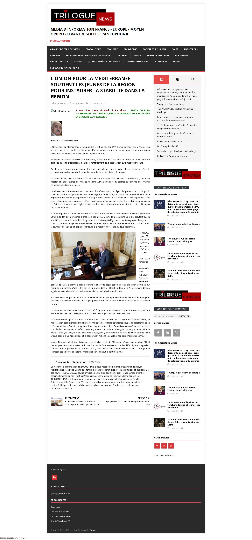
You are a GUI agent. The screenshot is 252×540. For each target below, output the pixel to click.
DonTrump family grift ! (168, 146)
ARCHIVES (122, 55)
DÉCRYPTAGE (160, 61)
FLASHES (177, 61)
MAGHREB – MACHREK (158, 55)
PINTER (137, 55)
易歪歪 (3, 538)
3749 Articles (95, 362)
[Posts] (161, 79)
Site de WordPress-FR (60, 521)
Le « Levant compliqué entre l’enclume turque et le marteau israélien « (183, 256)
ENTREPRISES (191, 49)
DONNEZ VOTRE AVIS (137, 61)
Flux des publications (60, 511)
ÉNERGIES (55, 55)
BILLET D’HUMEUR (59, 61)
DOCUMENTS (181, 55)
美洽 (24, 538)
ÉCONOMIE (112, 49)
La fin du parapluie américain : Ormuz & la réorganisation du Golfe (183, 273)
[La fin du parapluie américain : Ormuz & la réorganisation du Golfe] (159, 276)
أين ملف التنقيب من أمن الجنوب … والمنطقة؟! (177, 151)
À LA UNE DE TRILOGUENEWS (65, 49)
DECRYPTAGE (130, 49)
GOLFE (175, 49)
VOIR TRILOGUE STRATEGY (171, 187)
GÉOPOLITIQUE (93, 49)
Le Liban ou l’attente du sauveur (172, 156)
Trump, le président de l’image (171, 104)
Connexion (56, 507)
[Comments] (193, 79)
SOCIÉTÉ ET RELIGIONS (154, 49)
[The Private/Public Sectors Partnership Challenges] (159, 244)
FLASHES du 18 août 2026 (169, 141)
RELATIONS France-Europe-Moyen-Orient (89, 55)
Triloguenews (78, 103)
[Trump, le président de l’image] (159, 229)
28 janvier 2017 (61, 103)
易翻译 (9, 538)
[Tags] (177, 79)
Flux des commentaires (61, 516)
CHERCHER (184, 316)
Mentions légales (58, 469)
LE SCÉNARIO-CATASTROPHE (64, 67)
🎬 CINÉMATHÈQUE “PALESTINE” (104, 61)
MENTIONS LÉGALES (164, 455)
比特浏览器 (17, 538)
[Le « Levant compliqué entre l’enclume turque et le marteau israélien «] (159, 259)
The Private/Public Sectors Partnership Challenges (181, 240)
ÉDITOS (78, 61)
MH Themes (91, 530)
